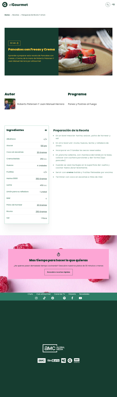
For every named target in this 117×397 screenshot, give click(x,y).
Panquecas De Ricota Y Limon (33, 15)
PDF (49, 139)
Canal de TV (59, 294)
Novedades (84, 294)
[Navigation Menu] (112, 5)
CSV (49, 136)
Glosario (72, 294)
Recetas (15, 15)
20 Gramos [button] (42, 152)
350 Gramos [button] (41, 178)
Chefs (30, 294)
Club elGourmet (43, 294)
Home (7, 15)
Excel (49, 142)
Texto (50, 134)
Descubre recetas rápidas (58, 272)
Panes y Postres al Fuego (82, 104)
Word (50, 145)
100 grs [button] (44, 145)
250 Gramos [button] (41, 211)
